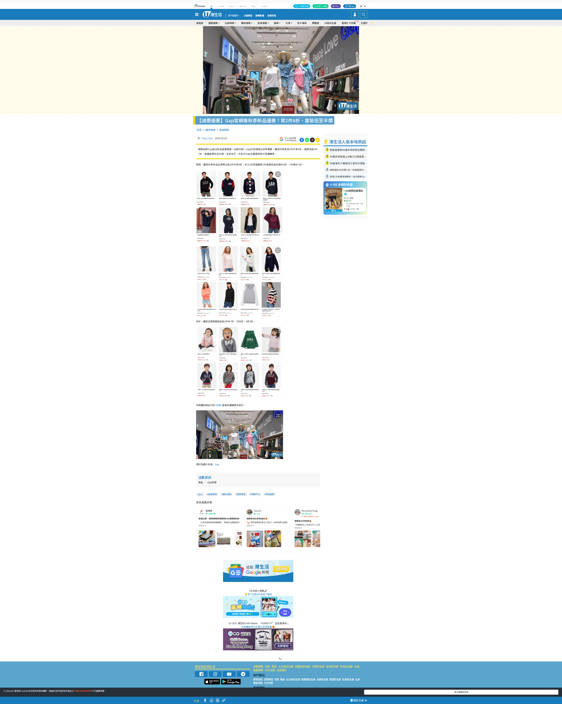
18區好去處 (330, 23)
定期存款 (271, 15)
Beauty (243, 6)
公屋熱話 (248, 15)
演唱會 (199, 23)
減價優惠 (212, 494)
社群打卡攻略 (322, 6)
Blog (253, 6)
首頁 (199, 130)
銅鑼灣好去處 (302, 666)
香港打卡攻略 (349, 23)
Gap (217, 464)
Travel (221, 6)
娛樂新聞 (259, 15)
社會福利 (282, 670)
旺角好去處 (346, 666)
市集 (267, 666)
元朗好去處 (318, 666)
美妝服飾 (224, 130)
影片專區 (302, 23)
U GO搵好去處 (303, 6)
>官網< (218, 405)
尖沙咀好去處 (285, 666)
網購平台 (255, 494)
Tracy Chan (207, 138)
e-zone (264, 6)
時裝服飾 (270, 494)
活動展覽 (258, 666)
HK (211, 6)
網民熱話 (258, 679)
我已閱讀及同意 (461, 692)
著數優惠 (241, 494)
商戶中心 (335, 6)
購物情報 (210, 130)
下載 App (351, 6)
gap (201, 494)
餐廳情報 (258, 670)
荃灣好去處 (332, 666)
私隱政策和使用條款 (82, 690)
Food (231, 6)
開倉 (274, 666)
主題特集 (365, 23)
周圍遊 (315, 23)
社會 (356, 666)
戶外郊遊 (270, 670)
